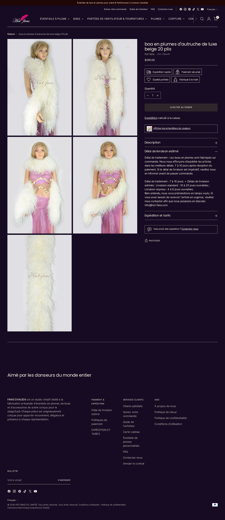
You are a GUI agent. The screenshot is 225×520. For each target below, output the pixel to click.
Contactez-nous (189, 229)
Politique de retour (166, 412)
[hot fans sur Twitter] (198, 9)
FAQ (125, 451)
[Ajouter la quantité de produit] (158, 95)
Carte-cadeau (131, 431)
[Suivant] (196, 19)
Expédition (151, 118)
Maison (11, 34)
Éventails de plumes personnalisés (131, 441)
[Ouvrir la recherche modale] (202, 19)
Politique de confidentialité (170, 418)
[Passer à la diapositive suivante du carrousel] (215, 355)
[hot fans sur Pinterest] (189, 9)
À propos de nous (165, 406)
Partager (154, 240)
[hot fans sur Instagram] (185, 9)
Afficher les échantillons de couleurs (171, 128)
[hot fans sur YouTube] (202, 9)
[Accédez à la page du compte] (209, 19)
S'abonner (64, 480)
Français (211, 9)
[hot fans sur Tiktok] (193, 9)
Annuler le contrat (133, 463)
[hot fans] (21, 19)
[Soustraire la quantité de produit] (148, 95)
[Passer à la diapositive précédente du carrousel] (207, 355)
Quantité (150, 88)
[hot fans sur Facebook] (180, 9)
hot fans (149, 54)
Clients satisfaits (133, 406)
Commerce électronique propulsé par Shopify (28, 507)
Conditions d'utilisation (168, 424)
